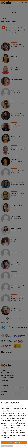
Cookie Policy (8, 435)
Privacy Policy (20, 435)
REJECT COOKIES (7, 446)
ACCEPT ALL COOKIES (14, 442)
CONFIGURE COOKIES (21, 446)
